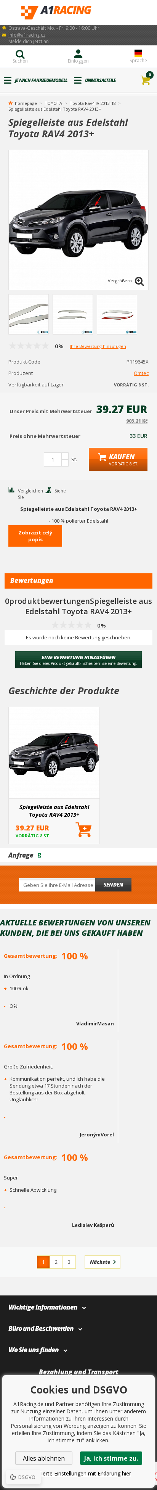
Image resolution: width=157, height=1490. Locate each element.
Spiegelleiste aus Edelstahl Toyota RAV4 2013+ (54, 810)
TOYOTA (53, 103)
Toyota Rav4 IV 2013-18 (93, 103)
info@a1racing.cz (26, 35)
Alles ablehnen (44, 1458)
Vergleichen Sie (30, 494)
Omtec (141, 373)
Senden (113, 884)
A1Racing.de (78, 12)
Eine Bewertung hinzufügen (78, 660)
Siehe (60, 491)
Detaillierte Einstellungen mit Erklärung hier (78, 1473)
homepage (26, 102)
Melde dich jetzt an (28, 41)
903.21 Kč (136, 421)
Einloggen (78, 61)
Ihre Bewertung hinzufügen (98, 346)
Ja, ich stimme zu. (111, 1458)
